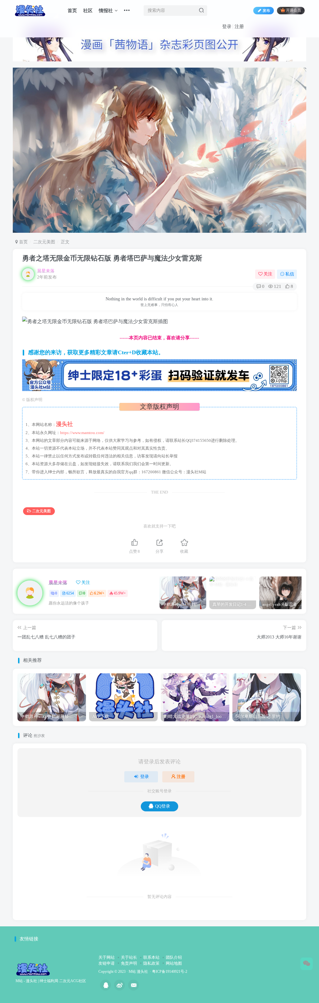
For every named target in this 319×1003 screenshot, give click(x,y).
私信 (289, 274)
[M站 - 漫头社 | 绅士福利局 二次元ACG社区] (33, 969)
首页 (72, 10)
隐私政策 (151, 963)
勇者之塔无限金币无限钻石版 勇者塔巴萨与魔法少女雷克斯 (112, 258)
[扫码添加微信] (306, 964)
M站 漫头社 (138, 972)
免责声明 (129, 963)
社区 (88, 10)
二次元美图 (44, 242)
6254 (70, 593)
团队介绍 (174, 957)
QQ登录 (162, 806)
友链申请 (106, 963)
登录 (226, 26)
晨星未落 (46, 271)
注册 (239, 26)
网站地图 (174, 963)
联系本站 (151, 957)
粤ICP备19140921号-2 (169, 972)
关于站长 (129, 957)
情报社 (106, 10)
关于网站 (106, 957)
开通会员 (293, 10)
